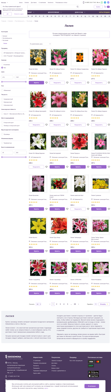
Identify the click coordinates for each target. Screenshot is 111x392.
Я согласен (92, 386)
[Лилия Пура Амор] (59, 225)
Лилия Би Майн (33, 69)
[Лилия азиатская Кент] (79, 183)
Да (7, 14)
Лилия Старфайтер (34, 279)
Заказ (20, 2)
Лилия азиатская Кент (76, 195)
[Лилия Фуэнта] (38, 225)
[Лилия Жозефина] (100, 267)
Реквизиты (36, 368)
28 (75, 304)
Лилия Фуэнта (33, 237)
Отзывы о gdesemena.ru (59, 370)
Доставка (34, 2)
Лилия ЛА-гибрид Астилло (57, 111)
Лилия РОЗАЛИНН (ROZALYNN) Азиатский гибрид (100, 154)
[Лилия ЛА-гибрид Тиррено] (100, 57)
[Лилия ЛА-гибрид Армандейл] (38, 99)
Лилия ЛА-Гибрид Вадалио (37, 153)
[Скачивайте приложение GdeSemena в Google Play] (95, 372)
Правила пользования (39, 363)
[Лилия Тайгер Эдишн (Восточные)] (100, 225)
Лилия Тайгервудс (75, 237)
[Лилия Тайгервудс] (79, 225)
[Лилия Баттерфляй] (59, 141)
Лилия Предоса (75, 153)
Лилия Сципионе (96, 195)
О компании (42, 2)
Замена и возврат (57, 360)
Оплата (27, 2)
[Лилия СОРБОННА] (79, 267)
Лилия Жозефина (96, 279)
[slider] (2, 81)
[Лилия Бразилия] (38, 183)
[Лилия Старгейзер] (59, 267)
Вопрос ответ (55, 368)
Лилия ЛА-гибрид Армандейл (37, 111)
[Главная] (14, 357)
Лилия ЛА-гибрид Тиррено (99, 69)
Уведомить (57, 83)
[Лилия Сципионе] (100, 183)
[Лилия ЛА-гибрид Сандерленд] (79, 57)
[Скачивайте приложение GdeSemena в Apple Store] (95, 375)
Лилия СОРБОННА (75, 279)
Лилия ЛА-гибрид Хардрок (99, 111)
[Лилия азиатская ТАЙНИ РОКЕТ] (59, 183)
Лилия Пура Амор (55, 237)
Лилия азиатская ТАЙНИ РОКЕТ (57, 196)
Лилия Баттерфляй (55, 153)
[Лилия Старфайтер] (38, 267)
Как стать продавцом (76, 360)
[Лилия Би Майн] (38, 57)
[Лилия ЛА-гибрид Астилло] (59, 99)
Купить (36, 83)
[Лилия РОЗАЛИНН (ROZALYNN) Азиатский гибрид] (100, 141)
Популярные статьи (61, 2)
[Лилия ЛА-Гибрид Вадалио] (38, 141)
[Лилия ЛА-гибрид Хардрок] (100, 99)
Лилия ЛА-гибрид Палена (57, 69)
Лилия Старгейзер (55, 279)
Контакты (50, 2)
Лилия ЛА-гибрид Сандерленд (79, 69)
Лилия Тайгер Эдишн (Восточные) (97, 238)
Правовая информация (40, 370)
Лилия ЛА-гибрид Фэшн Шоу (78, 111)
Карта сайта (36, 373)
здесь (46, 388)
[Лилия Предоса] (79, 141)
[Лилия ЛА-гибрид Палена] (59, 57)
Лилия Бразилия (33, 195)
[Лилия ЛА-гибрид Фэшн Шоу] (79, 99)
